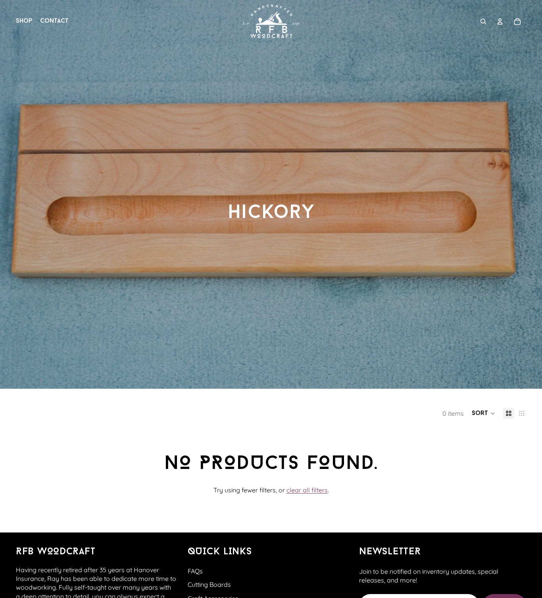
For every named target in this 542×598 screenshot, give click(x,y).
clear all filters (307, 490)
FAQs (195, 571)
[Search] (483, 21)
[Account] (500, 21)
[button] (483, 413)
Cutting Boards (209, 584)
